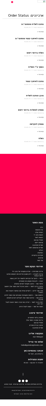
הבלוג (41, 250)
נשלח (41, 138)
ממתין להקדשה (37, 124)
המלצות (40, 253)
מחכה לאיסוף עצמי (35, 81)
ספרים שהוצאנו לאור (36, 247)
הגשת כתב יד (38, 235)
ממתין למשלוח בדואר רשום (31, 109)
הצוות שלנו (39, 232)
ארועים (40, 258)
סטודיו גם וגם (38, 240)
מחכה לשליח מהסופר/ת (32, 24)
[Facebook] (26, 381)
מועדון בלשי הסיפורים (35, 317)
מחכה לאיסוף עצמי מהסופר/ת (29, 38)
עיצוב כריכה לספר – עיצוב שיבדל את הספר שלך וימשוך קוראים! (23, 287)
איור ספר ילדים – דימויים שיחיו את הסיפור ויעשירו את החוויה (24, 292)
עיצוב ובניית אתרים (36, 325)
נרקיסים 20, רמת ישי (35, 354)
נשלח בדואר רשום (35, 52)
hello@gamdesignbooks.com (32, 345)
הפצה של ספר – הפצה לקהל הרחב (31, 306)
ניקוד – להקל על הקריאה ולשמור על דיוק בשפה (26, 278)
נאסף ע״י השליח (36, 66)
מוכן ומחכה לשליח (35, 95)
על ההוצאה (39, 230)
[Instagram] (23, 381)
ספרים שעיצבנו (37, 245)
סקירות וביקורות (37, 255)
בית (41, 227)
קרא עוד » (40, 32)
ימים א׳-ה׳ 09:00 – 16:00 (33, 363)
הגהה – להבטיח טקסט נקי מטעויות (31, 281)
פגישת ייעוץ (39, 242)
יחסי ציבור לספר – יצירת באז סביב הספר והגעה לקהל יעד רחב (24, 303)
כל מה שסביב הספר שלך (34, 320)
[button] (26, 3)
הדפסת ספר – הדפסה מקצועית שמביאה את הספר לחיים (24, 295)
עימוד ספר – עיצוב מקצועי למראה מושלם (28, 284)
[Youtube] (19, 381)
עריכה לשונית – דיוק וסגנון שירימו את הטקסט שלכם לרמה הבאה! (25, 275)
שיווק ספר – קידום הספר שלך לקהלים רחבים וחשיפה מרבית (25, 299)
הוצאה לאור (39, 237)
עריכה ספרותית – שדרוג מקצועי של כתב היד (27, 271)
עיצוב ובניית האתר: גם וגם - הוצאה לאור (23, 394)
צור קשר (40, 260)
